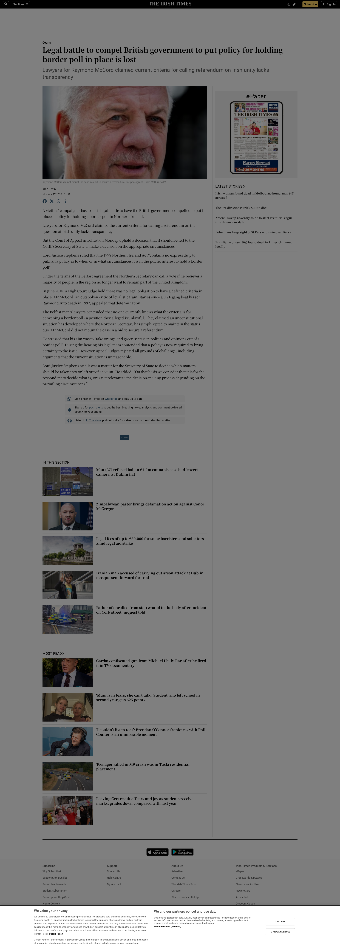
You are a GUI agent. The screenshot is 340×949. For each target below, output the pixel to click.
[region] (170, 927)
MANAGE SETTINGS (280, 931)
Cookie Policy (56, 934)
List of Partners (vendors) (167, 926)
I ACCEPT (280, 921)
